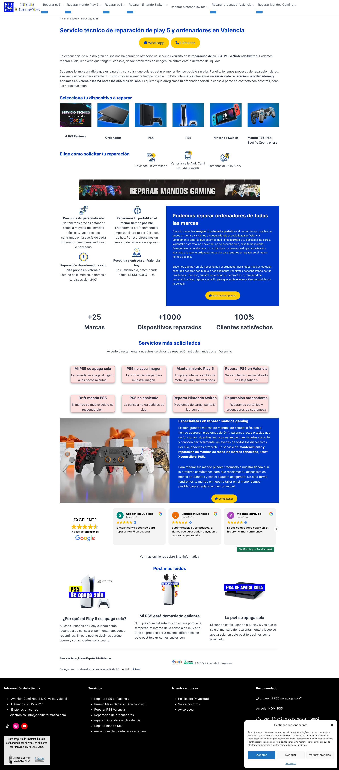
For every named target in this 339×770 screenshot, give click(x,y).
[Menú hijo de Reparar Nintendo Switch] (130, 12)
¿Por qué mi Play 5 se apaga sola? (94, 618)
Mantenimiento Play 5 (195, 368)
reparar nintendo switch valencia (117, 720)
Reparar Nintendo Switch (195, 398)
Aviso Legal (186, 709)
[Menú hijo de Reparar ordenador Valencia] (213, 12)
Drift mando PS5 (93, 398)
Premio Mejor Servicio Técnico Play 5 (120, 704)
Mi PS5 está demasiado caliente (169, 616)
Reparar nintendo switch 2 (189, 7)
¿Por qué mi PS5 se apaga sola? (279, 698)
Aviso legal (291, 763)
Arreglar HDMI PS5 (269, 708)
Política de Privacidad (193, 698)
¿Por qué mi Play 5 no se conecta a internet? (287, 718)
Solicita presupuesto (224, 295)
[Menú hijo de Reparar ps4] (106, 12)
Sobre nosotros (189, 704)
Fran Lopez (70, 18)
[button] (332, 725)
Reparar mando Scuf (108, 726)
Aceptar (261, 755)
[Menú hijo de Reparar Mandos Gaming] (259, 12)
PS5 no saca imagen (144, 368)
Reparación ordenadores (246, 398)
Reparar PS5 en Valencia (246, 368)
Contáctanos (226, 498)
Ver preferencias (320, 755)
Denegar (290, 755)
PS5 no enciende (144, 398)
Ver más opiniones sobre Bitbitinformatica (169, 556)
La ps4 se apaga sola (244, 617)
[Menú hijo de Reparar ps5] (44, 12)
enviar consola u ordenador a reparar (120, 731)
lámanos (187, 43)
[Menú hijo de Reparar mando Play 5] (68, 12)
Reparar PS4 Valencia (109, 709)
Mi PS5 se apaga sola (93, 368)
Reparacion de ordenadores (114, 715)
